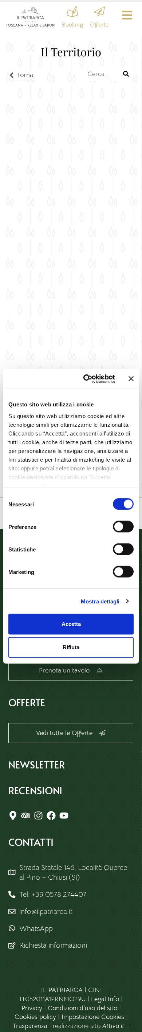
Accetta (71, 624)
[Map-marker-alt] (12, 815)
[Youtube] (63, 815)
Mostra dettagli (100, 601)
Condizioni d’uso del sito (82, 1008)
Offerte (99, 24)
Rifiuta (71, 647)
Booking (72, 24)
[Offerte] (99, 11)
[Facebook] (51, 815)
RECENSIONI (35, 790)
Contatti (31, 842)
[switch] (123, 527)
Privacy (31, 1008)
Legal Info (105, 999)
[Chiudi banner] (131, 378)
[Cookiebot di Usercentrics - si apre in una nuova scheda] (86, 379)
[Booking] (72, 11)
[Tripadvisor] (25, 815)
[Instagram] (38, 815)
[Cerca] (126, 74)
